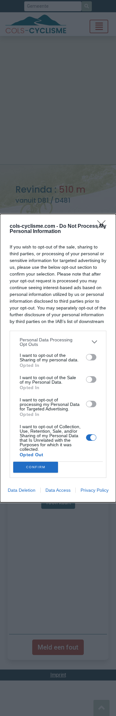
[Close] (103, 226)
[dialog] (58, 358)
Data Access (58, 490)
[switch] (91, 357)
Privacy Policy (95, 490)
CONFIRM (35, 467)
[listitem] (58, 342)
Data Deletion (21, 490)
